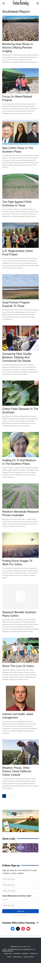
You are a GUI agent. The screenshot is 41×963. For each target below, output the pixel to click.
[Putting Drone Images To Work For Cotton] (20, 545)
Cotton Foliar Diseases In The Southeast (20, 410)
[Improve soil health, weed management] (20, 698)
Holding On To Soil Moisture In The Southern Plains (19, 461)
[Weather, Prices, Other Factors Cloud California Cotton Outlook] (20, 752)
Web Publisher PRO (24, 946)
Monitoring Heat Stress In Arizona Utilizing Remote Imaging (17, 47)
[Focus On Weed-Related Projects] (20, 80)
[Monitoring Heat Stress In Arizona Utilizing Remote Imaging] (20, 28)
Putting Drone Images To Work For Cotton (17, 562)
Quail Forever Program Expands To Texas (16, 304)
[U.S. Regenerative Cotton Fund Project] (20, 235)
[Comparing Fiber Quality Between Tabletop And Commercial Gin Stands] (20, 338)
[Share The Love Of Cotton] (20, 650)
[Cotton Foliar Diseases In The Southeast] (20, 393)
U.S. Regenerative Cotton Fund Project (17, 252)
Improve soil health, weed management (17, 715)
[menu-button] (3, 3)
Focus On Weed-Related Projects (17, 98)
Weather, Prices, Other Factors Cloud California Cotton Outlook (16, 771)
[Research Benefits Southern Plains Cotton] (20, 596)
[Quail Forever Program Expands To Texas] (20, 286)
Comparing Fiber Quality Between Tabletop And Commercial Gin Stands (17, 357)
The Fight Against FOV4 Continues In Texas (16, 203)
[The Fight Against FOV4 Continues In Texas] (20, 186)
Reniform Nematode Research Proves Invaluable (20, 513)
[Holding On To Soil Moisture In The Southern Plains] (20, 444)
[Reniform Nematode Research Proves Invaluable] (20, 496)
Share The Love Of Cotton (18, 666)
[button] (38, 3)
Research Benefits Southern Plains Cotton (19, 613)
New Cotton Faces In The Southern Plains (17, 149)
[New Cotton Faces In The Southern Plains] (20, 132)
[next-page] (13, 796)
